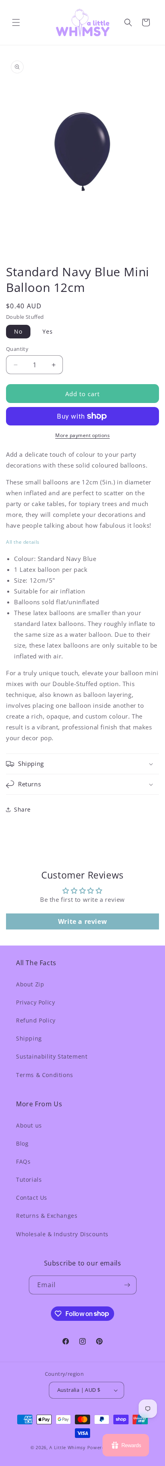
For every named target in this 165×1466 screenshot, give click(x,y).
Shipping (29, 1038)
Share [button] (22, 809)
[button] (16, 22)
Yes (47, 331)
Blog (22, 1143)
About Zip (30, 984)
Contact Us (31, 1197)
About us (29, 1125)
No (18, 331)
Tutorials (29, 1179)
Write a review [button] (82, 921)
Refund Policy (36, 1020)
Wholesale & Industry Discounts (62, 1234)
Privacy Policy (35, 1002)
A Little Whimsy (67, 1447)
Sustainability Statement (51, 1056)
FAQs (23, 1161)
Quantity (17, 348)
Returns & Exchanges (46, 1215)
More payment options (82, 435)
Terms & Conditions (44, 1075)
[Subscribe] (127, 1285)
